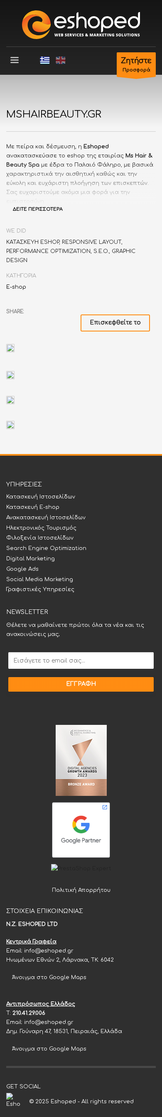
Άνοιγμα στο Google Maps (48, 977)
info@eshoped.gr (49, 951)
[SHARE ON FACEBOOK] (27, 322)
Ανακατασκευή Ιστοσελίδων (46, 517)
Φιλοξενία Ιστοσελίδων (40, 538)
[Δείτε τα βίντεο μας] (72, 1086)
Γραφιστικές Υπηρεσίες (40, 589)
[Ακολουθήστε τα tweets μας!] (59, 1086)
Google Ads (22, 569)
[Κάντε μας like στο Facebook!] (47, 1086)
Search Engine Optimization (46, 548)
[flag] (45, 60)
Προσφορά (136, 65)
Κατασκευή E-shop (32, 507)
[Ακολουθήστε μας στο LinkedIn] (84, 1086)
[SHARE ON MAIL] (70, 322)
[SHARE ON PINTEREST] (56, 322)
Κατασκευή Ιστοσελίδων (40, 497)
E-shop (16, 287)
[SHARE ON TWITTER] (12, 323)
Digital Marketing (30, 559)
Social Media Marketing (39, 579)
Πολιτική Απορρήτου (81, 890)
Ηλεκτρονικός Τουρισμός (41, 528)
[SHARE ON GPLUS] (41, 322)
